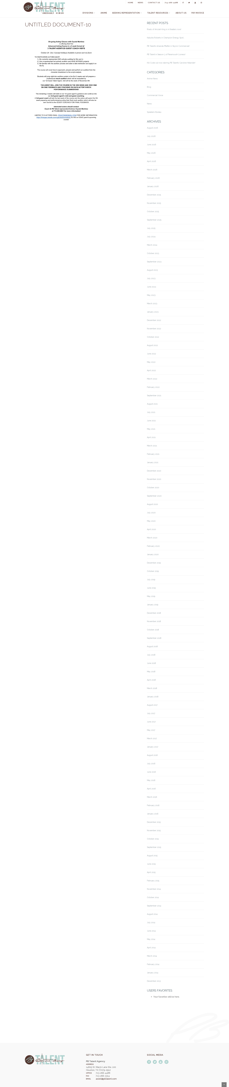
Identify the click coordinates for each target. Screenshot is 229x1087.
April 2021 (151, 437)
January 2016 (152, 814)
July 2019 (151, 579)
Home (130, 3)
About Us (181, 13)
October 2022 (153, 337)
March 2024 (152, 245)
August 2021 (152, 404)
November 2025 (154, 203)
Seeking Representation (126, 13)
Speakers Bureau (154, 112)
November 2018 (154, 621)
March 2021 (152, 446)
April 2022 (151, 370)
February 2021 (153, 454)
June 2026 (151, 145)
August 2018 (152, 646)
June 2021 (151, 421)
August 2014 (152, 914)
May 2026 (151, 153)
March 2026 (152, 170)
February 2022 (153, 387)
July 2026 (151, 136)
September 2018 (154, 638)
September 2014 (154, 906)
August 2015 (152, 856)
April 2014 (151, 948)
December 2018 (154, 613)
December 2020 (154, 471)
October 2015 (153, 839)
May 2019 (151, 596)
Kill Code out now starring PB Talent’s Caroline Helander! (171, 63)
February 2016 (153, 805)
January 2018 (152, 697)
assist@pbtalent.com (106, 1079)
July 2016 (151, 764)
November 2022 (154, 329)
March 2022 (152, 379)
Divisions (88, 13)
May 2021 (151, 429)
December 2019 (154, 563)
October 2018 (153, 630)
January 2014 (152, 973)
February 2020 (153, 546)
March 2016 (152, 797)
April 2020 (151, 529)
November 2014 (154, 889)
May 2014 (151, 939)
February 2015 (153, 881)
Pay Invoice (197, 13)
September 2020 (154, 496)
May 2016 (151, 780)
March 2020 (152, 538)
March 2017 (152, 738)
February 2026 (153, 178)
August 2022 (152, 345)
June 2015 (151, 864)
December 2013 (154, 981)
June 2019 (151, 588)
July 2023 (151, 278)
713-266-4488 (171, 3)
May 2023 (151, 295)
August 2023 (152, 270)
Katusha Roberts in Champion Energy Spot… (165, 38)
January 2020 (153, 554)
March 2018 (152, 688)
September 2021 (154, 395)
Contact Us (154, 3)
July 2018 (151, 655)
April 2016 (151, 789)
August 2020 (152, 504)
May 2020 (151, 521)
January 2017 (152, 747)
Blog (149, 87)
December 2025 (154, 195)
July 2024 (151, 237)
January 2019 (152, 605)
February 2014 (153, 964)
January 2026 (153, 186)
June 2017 (151, 722)
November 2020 (154, 479)
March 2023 (152, 303)
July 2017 (151, 713)
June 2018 (151, 663)
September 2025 (154, 220)
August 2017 (152, 705)
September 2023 (154, 262)
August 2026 (152, 128)
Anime (104, 13)
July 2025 (151, 228)
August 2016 (152, 755)
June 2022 (151, 354)
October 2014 (153, 897)
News (140, 3)
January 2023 (152, 312)
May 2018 (151, 671)
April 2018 (151, 680)
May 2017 (151, 730)
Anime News (152, 79)
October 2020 (153, 487)
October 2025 (153, 211)
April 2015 (151, 872)
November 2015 (154, 830)
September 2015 (154, 847)
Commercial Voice (155, 95)
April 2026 (151, 161)
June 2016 (151, 772)
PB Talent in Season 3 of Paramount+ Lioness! (166, 54)
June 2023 (151, 287)
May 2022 (151, 362)
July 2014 (151, 922)
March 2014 (152, 956)
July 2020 (151, 513)
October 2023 (153, 253)
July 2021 (151, 412)
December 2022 (154, 320)
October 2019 (153, 571)
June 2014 (151, 931)
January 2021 (152, 462)
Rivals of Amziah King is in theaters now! (164, 29)
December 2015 (154, 822)
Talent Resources (157, 13)
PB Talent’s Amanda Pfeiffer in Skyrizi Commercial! (168, 46)
